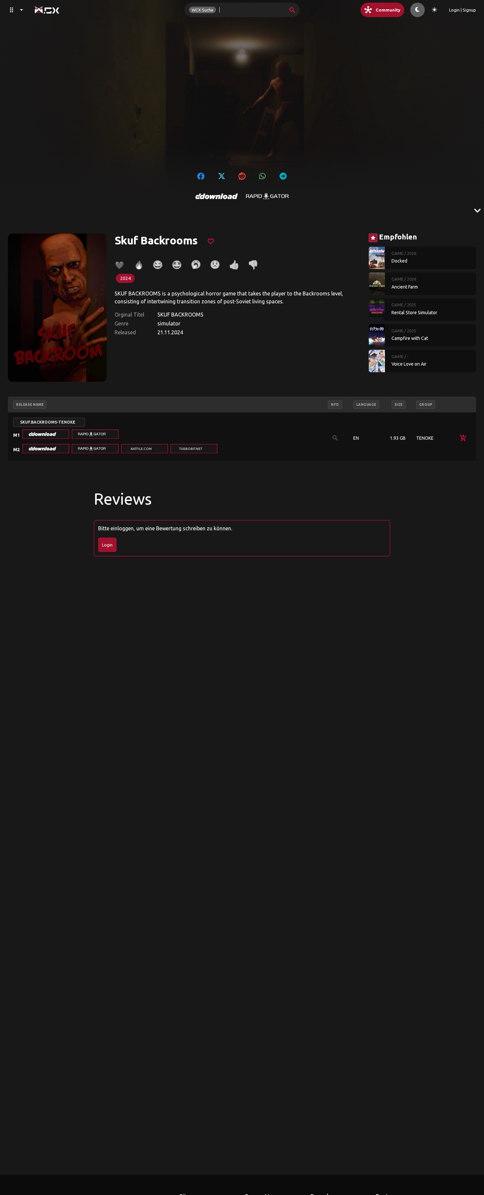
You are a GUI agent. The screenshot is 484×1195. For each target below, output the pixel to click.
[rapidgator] (267, 196)
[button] (45, 434)
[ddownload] (216, 196)
